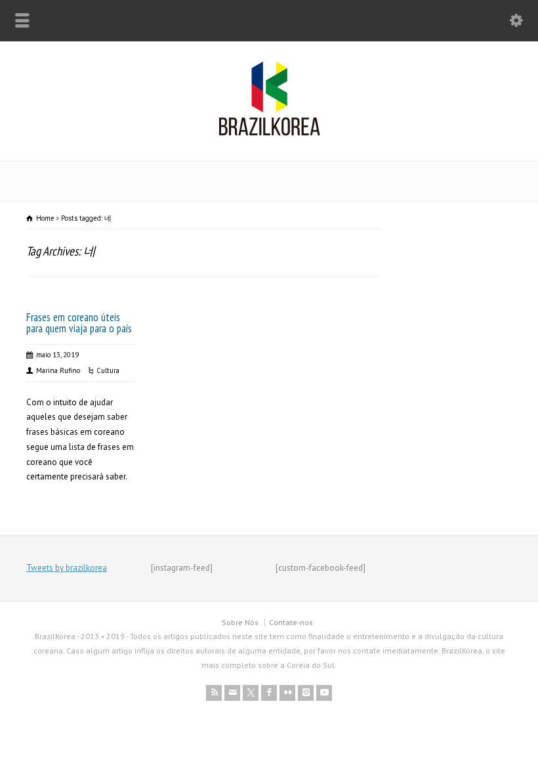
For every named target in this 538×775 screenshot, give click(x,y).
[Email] (232, 693)
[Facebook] (269, 693)
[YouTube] (324, 693)
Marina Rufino (58, 370)
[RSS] (214, 693)
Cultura (107, 370)
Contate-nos (291, 622)
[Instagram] (306, 693)
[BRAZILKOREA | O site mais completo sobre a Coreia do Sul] (269, 133)
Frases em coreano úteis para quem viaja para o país (79, 323)
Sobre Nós (240, 622)
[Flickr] (287, 693)
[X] (251, 693)
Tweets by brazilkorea (66, 567)
